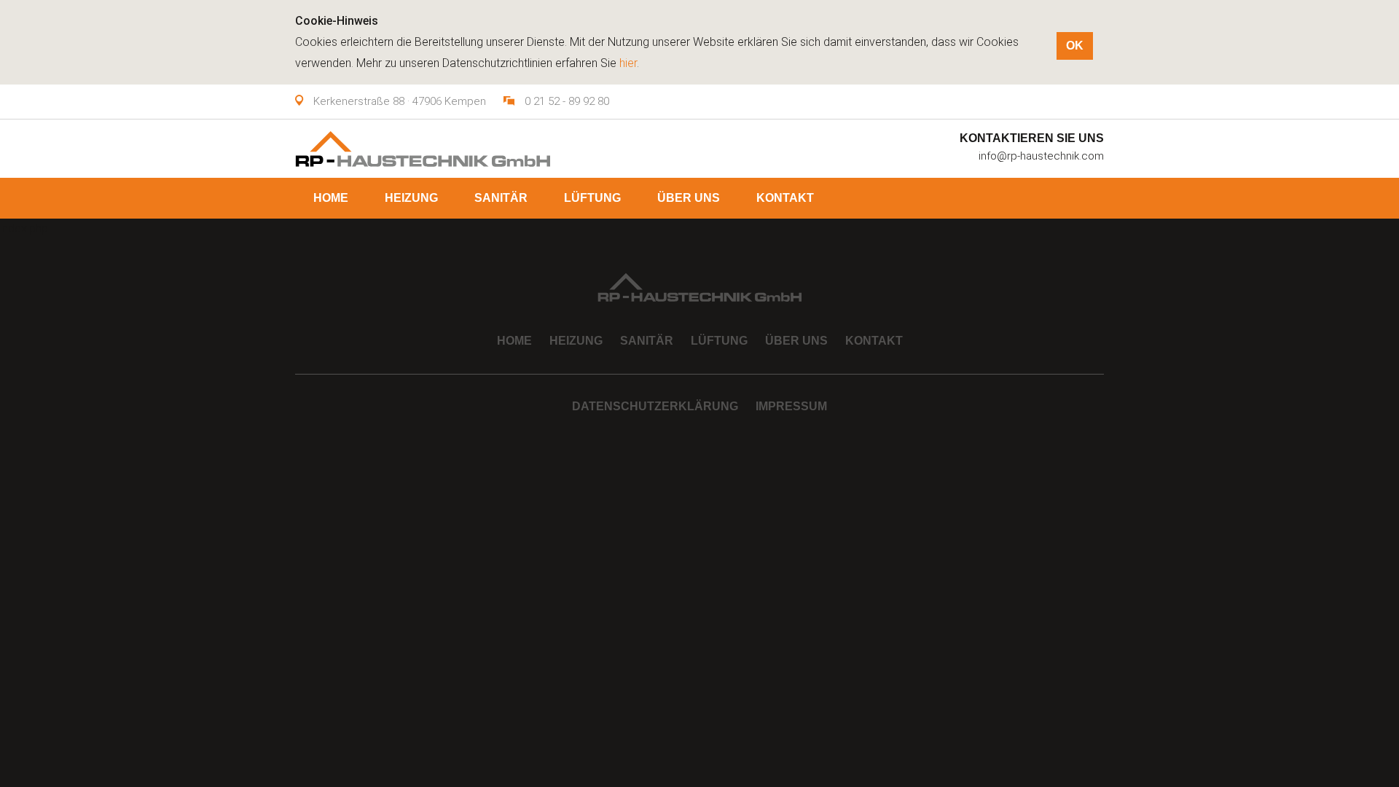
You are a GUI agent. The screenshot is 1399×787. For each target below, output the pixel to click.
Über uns (688, 198)
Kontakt (785, 198)
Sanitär (501, 198)
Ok (1074, 45)
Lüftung (592, 198)
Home (330, 198)
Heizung (411, 198)
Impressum (791, 406)
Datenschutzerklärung (655, 406)
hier (628, 63)
